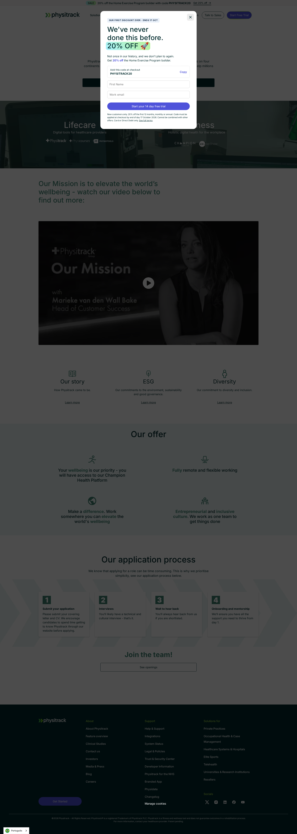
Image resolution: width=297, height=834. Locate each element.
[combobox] (16, 830)
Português (16, 830)
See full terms (145, 120)
